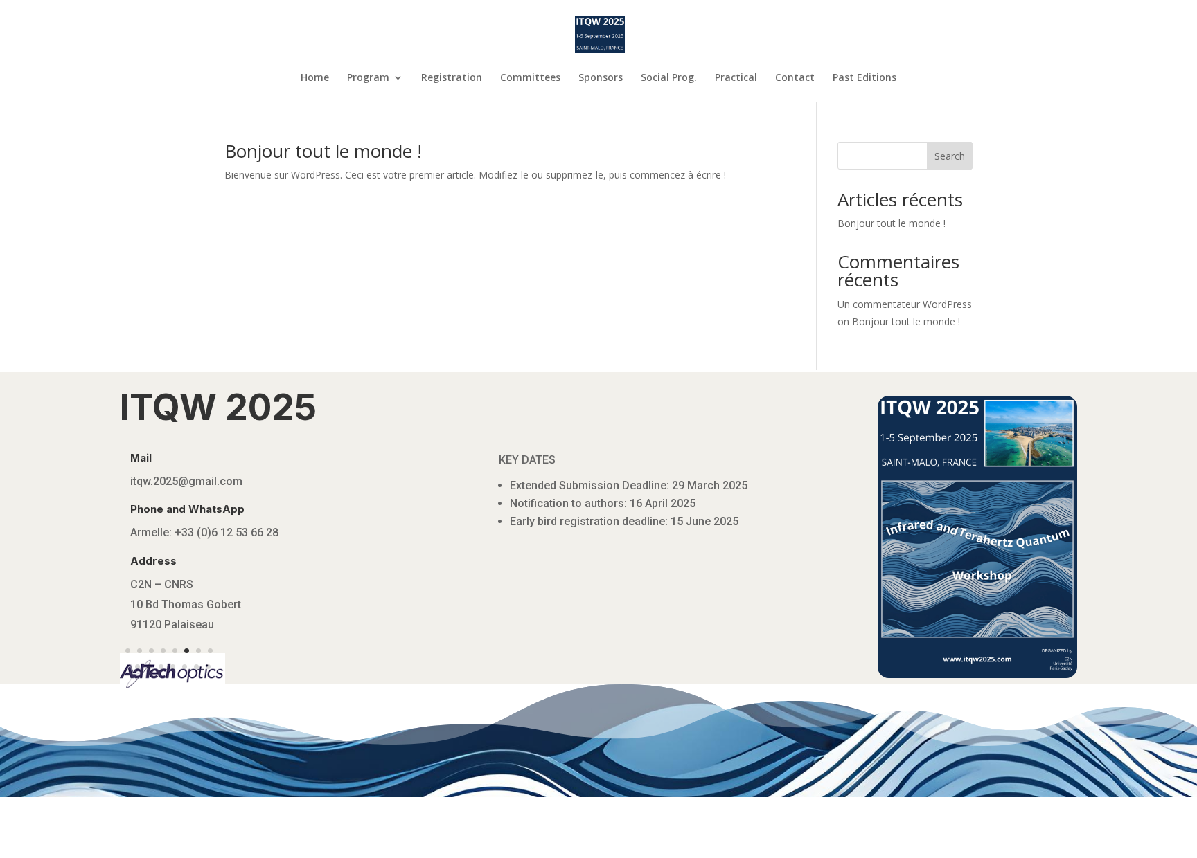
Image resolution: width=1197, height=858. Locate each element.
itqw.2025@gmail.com (186, 481)
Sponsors (600, 78)
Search (949, 156)
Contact (795, 78)
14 (196, 672)
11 (161, 672)
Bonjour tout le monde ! (323, 150)
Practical (736, 78)
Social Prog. (669, 78)
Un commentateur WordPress (904, 304)
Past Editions (864, 78)
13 (184, 672)
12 (172, 672)
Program (368, 78)
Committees (530, 78)
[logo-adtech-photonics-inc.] (173, 690)
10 (149, 672)
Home (315, 78)
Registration (451, 78)
